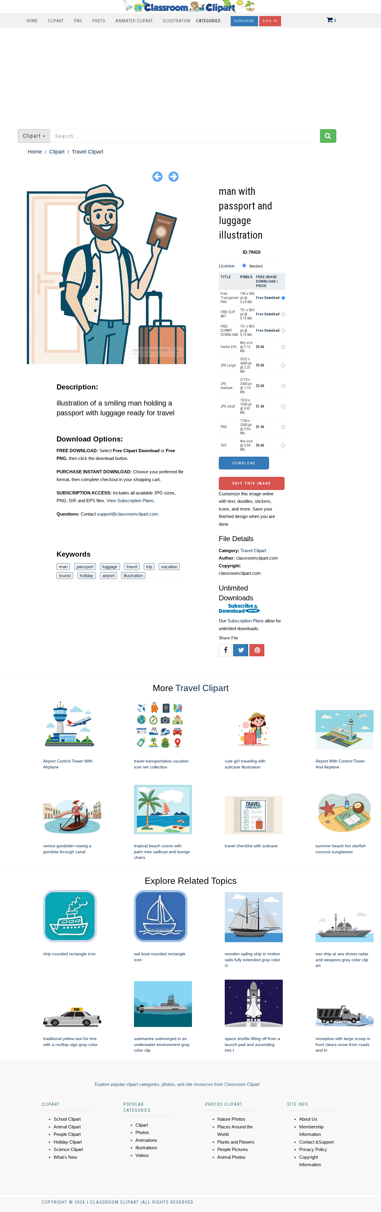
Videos (142, 1155)
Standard (256, 266)
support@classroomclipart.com (127, 513)
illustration (133, 575)
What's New (65, 1157)
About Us (308, 1119)
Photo (98, 20)
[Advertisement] (190, 75)
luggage (110, 566)
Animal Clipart (67, 1126)
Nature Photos (231, 1119)
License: (227, 265)
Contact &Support (316, 1141)
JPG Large (228, 365)
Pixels (246, 277)
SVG (224, 445)
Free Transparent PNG (229, 298)
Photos (142, 1132)
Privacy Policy (313, 1149)
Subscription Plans (245, 620)
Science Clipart (68, 1149)
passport (84, 566)
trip (149, 566)
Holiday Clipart (68, 1141)
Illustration (176, 20)
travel (132, 566)
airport (108, 575)
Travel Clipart (87, 152)
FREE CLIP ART (228, 314)
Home (32, 20)
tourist (65, 575)
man (63, 566)
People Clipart (67, 1134)
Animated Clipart (134, 20)
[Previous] (157, 176)
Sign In (270, 21)
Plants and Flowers (235, 1141)
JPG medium (226, 386)
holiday (86, 575)
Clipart (56, 20)
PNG (78, 20)
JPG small (228, 406)
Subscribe (244, 21)
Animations (146, 1140)
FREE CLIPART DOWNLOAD (229, 330)
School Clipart (67, 1119)
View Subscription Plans (130, 500)
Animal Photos (231, 1157)
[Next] (173, 176)
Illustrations (146, 1147)
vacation (169, 566)
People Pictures (232, 1149)
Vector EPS (228, 347)
